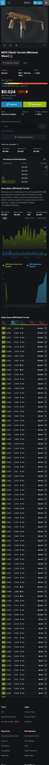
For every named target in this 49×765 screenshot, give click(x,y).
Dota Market (29, 741)
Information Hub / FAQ (10, 736)
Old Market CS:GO (31, 736)
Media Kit (5, 755)
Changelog (5, 751)
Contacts (28, 722)
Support (4, 741)
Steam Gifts (29, 755)
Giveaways (5, 746)
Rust (26, 746)
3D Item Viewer (7, 722)
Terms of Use (29, 712)
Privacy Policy (29, 717)
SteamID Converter (8, 717)
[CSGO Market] (2, 2)
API (2, 712)
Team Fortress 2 (30, 751)
